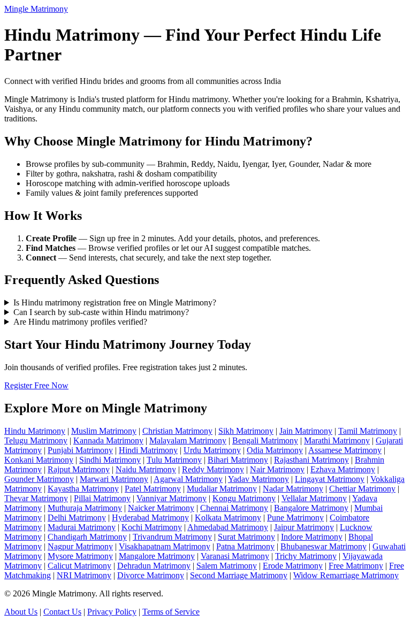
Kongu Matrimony (244, 498)
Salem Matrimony (226, 565)
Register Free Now (36, 385)
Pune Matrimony (295, 517)
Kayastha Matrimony (83, 488)
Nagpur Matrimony (80, 546)
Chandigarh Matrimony (87, 536)
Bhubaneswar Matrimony (323, 546)
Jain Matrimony (305, 430)
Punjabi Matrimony (80, 450)
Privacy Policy (111, 611)
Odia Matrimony (275, 450)
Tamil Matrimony (367, 430)
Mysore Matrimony (80, 556)
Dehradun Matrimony (154, 565)
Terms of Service (171, 611)
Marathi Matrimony (337, 440)
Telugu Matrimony (35, 440)
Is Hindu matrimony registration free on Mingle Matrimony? (114, 302)
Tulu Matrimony (174, 459)
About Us (20, 611)
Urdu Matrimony (212, 450)
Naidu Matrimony (146, 469)
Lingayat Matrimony (329, 479)
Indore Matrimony (311, 536)
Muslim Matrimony (103, 430)
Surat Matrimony (246, 536)
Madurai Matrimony (82, 527)
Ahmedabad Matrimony (227, 527)
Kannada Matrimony (108, 440)
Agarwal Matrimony (188, 479)
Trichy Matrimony (306, 556)
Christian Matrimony (177, 430)
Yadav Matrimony (258, 479)
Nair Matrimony (277, 469)
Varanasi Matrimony (235, 556)
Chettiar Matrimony (362, 488)
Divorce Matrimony (150, 575)
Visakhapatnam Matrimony (164, 546)
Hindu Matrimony (34, 430)
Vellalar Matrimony (314, 498)
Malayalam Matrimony (187, 440)
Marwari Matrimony (114, 479)
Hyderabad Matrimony (150, 517)
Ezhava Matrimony (342, 469)
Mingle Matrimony (36, 8)
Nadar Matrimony (293, 488)
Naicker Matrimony (161, 507)
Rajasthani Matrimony (311, 459)
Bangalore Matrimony (311, 507)
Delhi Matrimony (77, 517)
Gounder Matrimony (39, 479)
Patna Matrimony (245, 546)
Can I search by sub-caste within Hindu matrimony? (101, 312)
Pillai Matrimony (102, 498)
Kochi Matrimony (151, 527)
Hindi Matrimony (148, 450)
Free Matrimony (356, 565)
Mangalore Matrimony (157, 556)
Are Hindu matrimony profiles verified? (80, 321)
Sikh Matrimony (245, 430)
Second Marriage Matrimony (238, 575)
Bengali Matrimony (265, 440)
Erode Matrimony (293, 565)
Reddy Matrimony (213, 469)
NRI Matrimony (84, 575)
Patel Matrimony (153, 488)
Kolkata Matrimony (228, 517)
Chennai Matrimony (234, 507)
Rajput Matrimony (79, 469)
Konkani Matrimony (38, 459)
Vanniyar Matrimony (171, 498)
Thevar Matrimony (36, 498)
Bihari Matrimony (238, 459)
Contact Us (62, 611)
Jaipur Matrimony (304, 527)
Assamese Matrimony (345, 450)
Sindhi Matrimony (110, 459)
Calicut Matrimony (79, 565)
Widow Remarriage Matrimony (346, 575)
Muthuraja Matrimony (85, 507)
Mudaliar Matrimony (222, 488)
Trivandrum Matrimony (172, 536)
